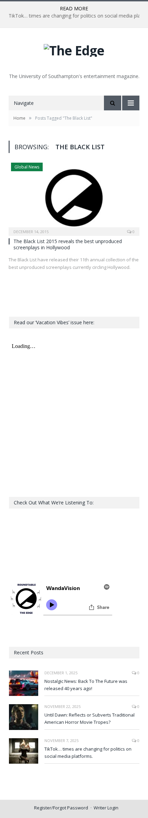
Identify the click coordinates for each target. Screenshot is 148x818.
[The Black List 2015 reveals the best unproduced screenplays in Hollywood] (74, 197)
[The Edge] (74, 48)
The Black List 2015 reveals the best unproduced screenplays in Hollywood (67, 244)
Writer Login (106, 808)
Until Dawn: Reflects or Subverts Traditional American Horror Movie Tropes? (89, 718)
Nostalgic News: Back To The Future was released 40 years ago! (85, 684)
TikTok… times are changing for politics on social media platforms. (87, 752)
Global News (26, 167)
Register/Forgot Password (61, 808)
